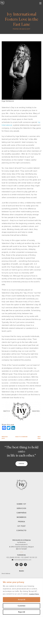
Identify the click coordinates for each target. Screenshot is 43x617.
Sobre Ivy (21, 504)
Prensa (21, 522)
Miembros (21, 517)
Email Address (6, 573)
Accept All (21, 600)
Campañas (21, 513)
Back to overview (21, 436)
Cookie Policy (34, 594)
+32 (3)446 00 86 (13, 557)
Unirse (21, 463)
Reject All (21, 612)
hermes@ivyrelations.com (22, 560)
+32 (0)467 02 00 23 (29, 557)
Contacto (21, 530)
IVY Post (21, 526)
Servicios (21, 508)
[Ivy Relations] (2, 3)
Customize (21, 606)
